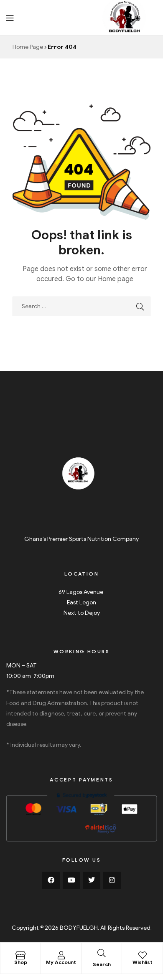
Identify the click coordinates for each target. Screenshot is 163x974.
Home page (115, 279)
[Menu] (9, 17)
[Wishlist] (142, 955)
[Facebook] (51, 880)
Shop (20, 962)
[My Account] (61, 955)
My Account (61, 962)
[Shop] (20, 955)
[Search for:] (81, 306)
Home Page (28, 47)
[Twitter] (92, 880)
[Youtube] (71, 880)
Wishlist (142, 962)
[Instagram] (112, 880)
